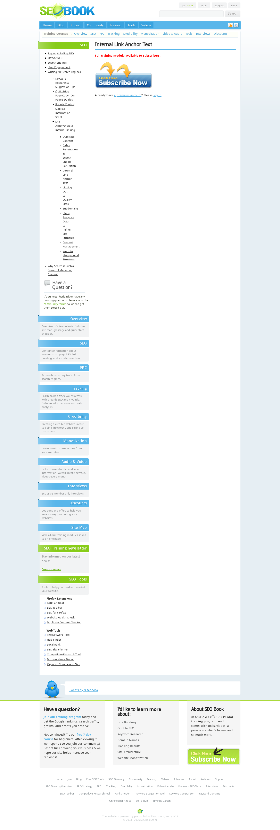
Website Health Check (61, 617)
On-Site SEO (125, 728)
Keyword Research (130, 734)
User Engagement (59, 67)
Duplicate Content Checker (64, 622)
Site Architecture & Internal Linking (65, 126)
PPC (102, 33)
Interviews (203, 33)
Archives (205, 779)
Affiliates (179, 779)
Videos (146, 25)
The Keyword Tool (58, 635)
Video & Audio (172, 33)
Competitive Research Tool (64, 654)
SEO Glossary (116, 779)
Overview (80, 33)
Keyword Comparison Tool (63, 664)
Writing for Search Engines (64, 72)
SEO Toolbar (54, 607)
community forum (55, 304)
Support (219, 5)
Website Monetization (132, 758)
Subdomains (71, 208)
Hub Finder (54, 639)
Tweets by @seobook (83, 690)
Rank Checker (55, 602)
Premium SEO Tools (189, 786)
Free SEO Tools (95, 779)
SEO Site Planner (57, 649)
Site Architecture (129, 752)
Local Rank (54, 644)
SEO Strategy (84, 786)
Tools (131, 25)
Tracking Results (128, 746)
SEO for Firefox (56, 612)
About (204, 5)
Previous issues (51, 569)
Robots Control (64, 104)
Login (234, 5)
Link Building (126, 722)
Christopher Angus (120, 801)
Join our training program (62, 717)
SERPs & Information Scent (63, 113)
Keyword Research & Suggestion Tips (65, 83)
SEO (93, 33)
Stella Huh (142, 801)
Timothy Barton (162, 801)
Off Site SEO (55, 58)
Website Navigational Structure (71, 255)
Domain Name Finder (60, 659)
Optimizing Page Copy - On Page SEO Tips (65, 95)
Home (47, 25)
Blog (61, 25)
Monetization (150, 33)
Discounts (221, 33)
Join (187, 5)
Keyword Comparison (181, 793)
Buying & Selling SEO (61, 53)
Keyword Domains (209, 793)
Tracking (114, 33)
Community (95, 25)
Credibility (130, 33)
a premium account (127, 95)
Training (116, 25)
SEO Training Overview (59, 786)
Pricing (76, 25)
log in (158, 95)
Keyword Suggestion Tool (150, 793)
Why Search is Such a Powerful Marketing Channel (61, 270)
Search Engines (57, 62)
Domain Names (128, 740)
